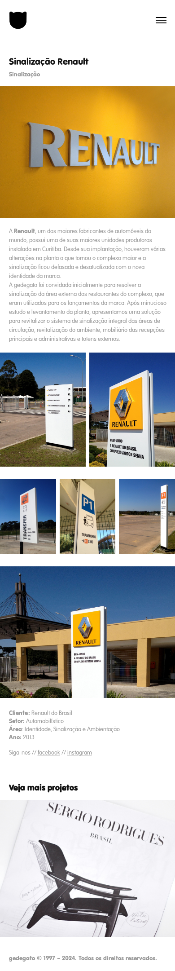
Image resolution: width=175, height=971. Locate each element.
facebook (49, 752)
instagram (79, 752)
